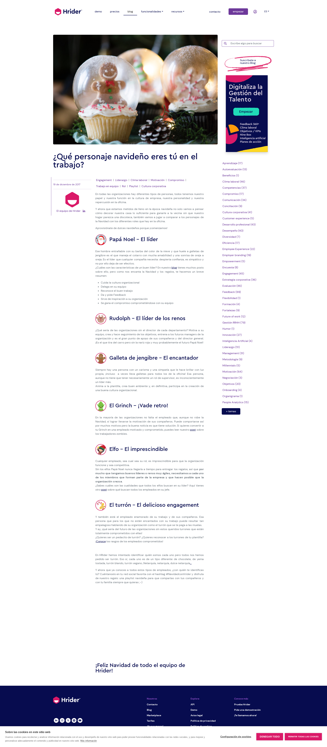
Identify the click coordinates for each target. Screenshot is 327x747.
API (192, 704)
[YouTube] (80, 720)
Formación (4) (231, 304)
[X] (68, 720)
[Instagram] (62, 720)
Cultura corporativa (154, 186)
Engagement (104, 180)
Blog (149, 709)
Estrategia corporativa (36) (239, 279)
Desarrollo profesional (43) (239, 224)
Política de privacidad (203, 720)
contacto (214, 11)
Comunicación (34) (234, 200)
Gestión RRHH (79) (233, 322)
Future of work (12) (233, 316)
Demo (194, 709)
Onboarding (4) (232, 390)
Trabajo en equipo (107, 186)
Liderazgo (121, 180)
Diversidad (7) (231, 237)
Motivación (158, 180)
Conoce (101, 541)
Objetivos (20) (231, 384)
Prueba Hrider (242, 704)
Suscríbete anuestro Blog (248, 61)
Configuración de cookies (235, 736)
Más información (88, 741)
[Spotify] (74, 720)
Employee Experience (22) (238, 249)
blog (130, 11)
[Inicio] (68, 11)
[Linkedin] (56, 720)
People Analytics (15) (235, 402)
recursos (176, 11)
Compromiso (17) (233, 194)
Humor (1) (228, 329)
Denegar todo (269, 736)
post (193, 429)
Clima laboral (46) (233, 181)
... (191, 563)
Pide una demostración (247, 709)
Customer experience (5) (238, 218)
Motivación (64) (232, 371)
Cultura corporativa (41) (237, 212)
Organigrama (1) (232, 396)
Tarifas (150, 720)
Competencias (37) (234, 188)
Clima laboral (139, 180)
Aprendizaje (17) (232, 163)
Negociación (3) (232, 378)
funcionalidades (151, 11)
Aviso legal (197, 715)
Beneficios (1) (230, 175)
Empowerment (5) (233, 261)
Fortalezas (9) (231, 310)
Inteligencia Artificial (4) (237, 341)
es (265, 11)
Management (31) (233, 353)
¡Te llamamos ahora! (245, 715)
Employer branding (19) (236, 255)
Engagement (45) (233, 273)
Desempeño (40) (232, 230)
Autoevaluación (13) (234, 169)
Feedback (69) (231, 292)
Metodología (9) (232, 359)
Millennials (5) (231, 365)
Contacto (152, 704)
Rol (124, 186)
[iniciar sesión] (255, 11)
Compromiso (176, 180)
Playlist (133, 186)
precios (114, 11)
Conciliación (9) (232, 206)
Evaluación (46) (232, 286)
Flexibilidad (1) (231, 298)
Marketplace (154, 715)
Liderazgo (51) (231, 347)
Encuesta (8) (230, 267)
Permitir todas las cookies (303, 737)
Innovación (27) (232, 335)
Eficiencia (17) (231, 243)
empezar (238, 11)
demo (98, 11)
